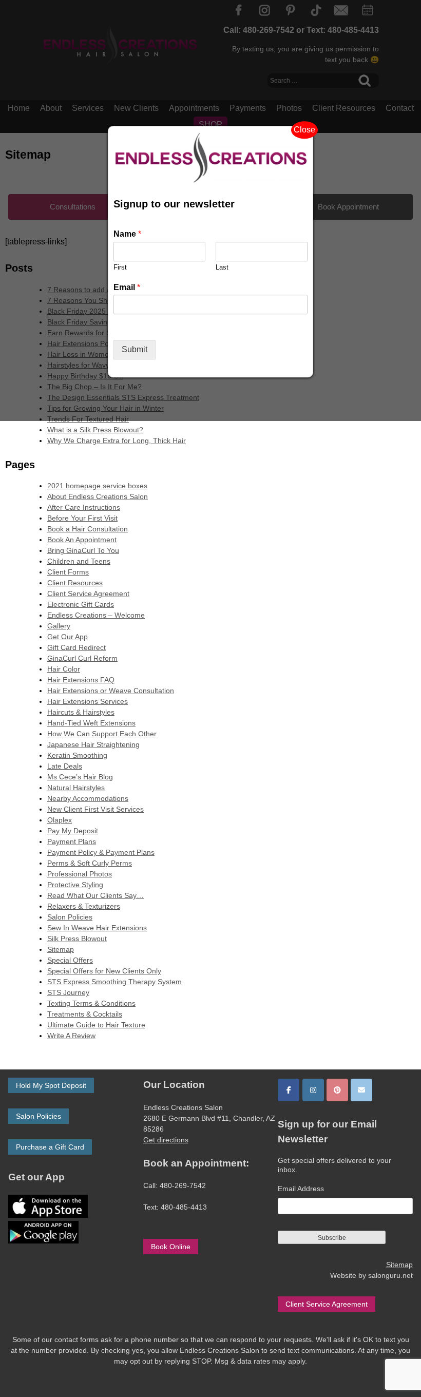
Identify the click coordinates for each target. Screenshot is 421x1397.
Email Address (301, 1188)
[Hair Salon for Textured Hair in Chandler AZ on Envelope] (361, 1090)
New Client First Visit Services (95, 809)
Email (126, 287)
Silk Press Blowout (77, 938)
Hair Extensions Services (87, 701)
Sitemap (60, 949)
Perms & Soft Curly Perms (89, 863)
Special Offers (70, 960)
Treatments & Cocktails (84, 1014)
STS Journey (68, 992)
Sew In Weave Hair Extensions (97, 928)
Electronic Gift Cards (80, 604)
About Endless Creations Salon (97, 496)
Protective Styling (75, 885)
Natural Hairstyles (76, 787)
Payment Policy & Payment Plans (101, 852)
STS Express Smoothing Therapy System (114, 982)
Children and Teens (78, 561)
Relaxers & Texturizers (83, 906)
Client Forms (68, 572)
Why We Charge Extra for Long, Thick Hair (116, 440)
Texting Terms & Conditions (91, 1003)
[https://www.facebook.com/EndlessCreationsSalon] (288, 1090)
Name (127, 233)
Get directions (165, 1140)
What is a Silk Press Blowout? (95, 430)
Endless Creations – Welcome (96, 615)
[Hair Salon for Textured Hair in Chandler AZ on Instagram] (313, 1090)
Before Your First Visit (82, 518)
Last (222, 267)
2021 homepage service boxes (97, 486)
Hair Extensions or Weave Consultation (110, 690)
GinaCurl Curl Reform (82, 658)
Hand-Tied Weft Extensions (91, 723)
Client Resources (75, 583)
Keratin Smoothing (77, 755)
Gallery (58, 626)
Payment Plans (71, 841)
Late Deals (64, 766)
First (120, 267)
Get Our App (67, 637)
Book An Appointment (82, 539)
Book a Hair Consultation (87, 529)
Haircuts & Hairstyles (80, 712)
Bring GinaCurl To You (83, 550)
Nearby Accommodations (87, 798)
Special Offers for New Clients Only (104, 971)
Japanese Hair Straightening (93, 744)
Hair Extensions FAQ (80, 680)
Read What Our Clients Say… (95, 895)
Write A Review (71, 1035)
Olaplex (59, 820)
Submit (134, 350)
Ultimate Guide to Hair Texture (96, 1025)
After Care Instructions (83, 507)
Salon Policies (69, 917)
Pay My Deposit (72, 831)
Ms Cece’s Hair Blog (80, 777)
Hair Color (63, 669)
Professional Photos (79, 874)
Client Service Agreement (88, 593)
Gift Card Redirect (76, 647)
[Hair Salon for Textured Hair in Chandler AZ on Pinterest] (337, 1090)
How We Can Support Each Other (102, 734)
